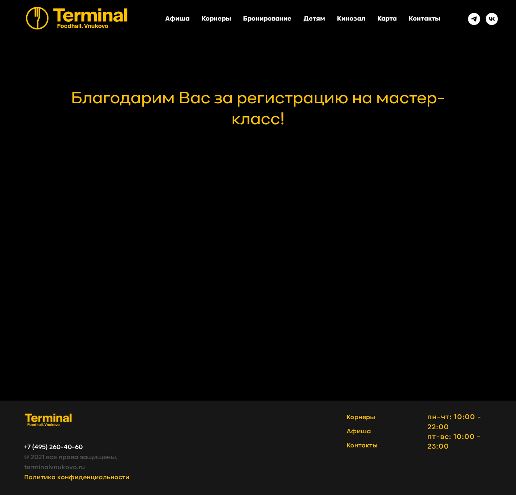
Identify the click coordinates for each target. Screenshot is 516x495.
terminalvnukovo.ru (54, 467)
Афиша (177, 19)
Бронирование (267, 19)
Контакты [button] (424, 19)
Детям (314, 19)
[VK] (492, 19)
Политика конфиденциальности (76, 477)
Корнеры (216, 19)
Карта (387, 19)
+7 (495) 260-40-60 (53, 447)
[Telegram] (474, 19)
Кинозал (351, 19)
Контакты (362, 446)
